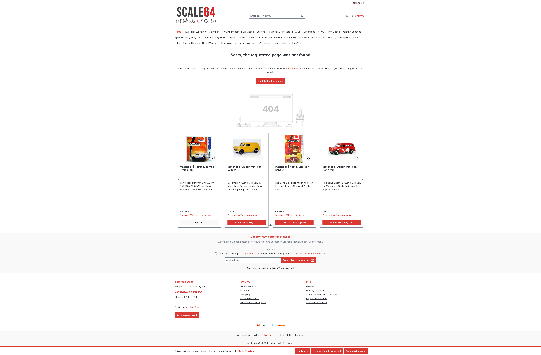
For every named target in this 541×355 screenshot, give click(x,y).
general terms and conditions (310, 253)
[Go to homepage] (196, 15)
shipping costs (270, 335)
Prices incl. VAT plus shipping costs (196, 215)
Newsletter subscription (253, 302)
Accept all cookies (356, 351)
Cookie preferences (316, 302)
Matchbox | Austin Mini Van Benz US (292, 168)
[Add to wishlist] (213, 158)
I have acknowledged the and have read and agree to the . (272, 253)
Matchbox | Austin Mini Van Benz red (340, 168)
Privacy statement (315, 290)
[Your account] (347, 16)
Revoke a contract (187, 315)
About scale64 (248, 286)
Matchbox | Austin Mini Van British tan (197, 168)
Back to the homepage (270, 81)
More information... (246, 351)
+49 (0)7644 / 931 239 (188, 292)
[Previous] (178, 180)
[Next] (363, 180)
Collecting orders (249, 298)
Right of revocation (316, 298)
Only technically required (327, 351)
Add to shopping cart (246, 222)
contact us (291, 68)
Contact (244, 290)
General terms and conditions (322, 294)
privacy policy (252, 253)
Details (199, 222)
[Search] (302, 16)
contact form (193, 307)
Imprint (310, 286)
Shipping (245, 294)
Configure (302, 351)
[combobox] (274, 16)
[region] (270, 180)
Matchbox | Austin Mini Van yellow (245, 168)
